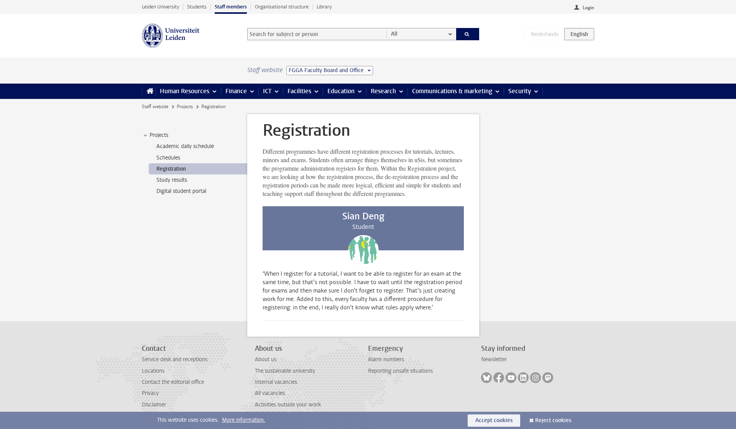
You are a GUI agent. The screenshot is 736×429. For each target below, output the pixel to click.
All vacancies (270, 393)
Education (341, 91)
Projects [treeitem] (159, 135)
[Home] (148, 91)
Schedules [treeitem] (168, 157)
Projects (185, 107)
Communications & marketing (452, 91)
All (394, 34)
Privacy (150, 393)
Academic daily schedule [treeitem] (185, 146)
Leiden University (160, 6)
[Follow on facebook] (498, 377)
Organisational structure (282, 6)
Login (588, 8)
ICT (267, 91)
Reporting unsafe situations (400, 371)
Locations (153, 371)
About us (265, 359)
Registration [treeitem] (171, 169)
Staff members (231, 6)
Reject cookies (553, 420)
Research (383, 91)
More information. (243, 420)
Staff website (155, 107)
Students (197, 6)
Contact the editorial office (173, 382)
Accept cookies (494, 420)
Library (324, 6)
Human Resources (184, 91)
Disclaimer (154, 404)
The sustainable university (285, 371)
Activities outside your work (288, 404)
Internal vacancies (276, 382)
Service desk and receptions (174, 359)
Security (519, 91)
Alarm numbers (386, 359)
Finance (236, 91)
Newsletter (494, 359)
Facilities (299, 91)
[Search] (468, 34)
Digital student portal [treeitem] (181, 191)
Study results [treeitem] (171, 180)
